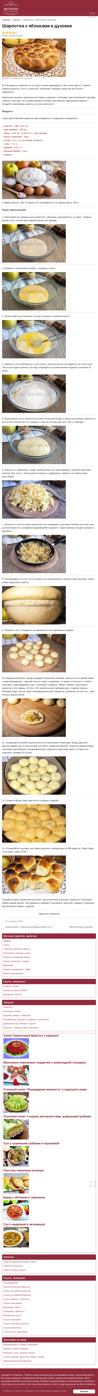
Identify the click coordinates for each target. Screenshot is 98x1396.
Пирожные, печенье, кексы (17, 953)
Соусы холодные (12, 1319)
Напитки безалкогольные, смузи (19, 1261)
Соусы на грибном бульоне (17, 1295)
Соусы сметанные (12, 1303)
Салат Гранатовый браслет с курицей (30, 1035)
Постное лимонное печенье (23, 1170)
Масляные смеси (12, 1307)
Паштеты (8, 1007)
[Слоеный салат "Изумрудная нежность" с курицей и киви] (16, 1102)
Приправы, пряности (13, 1311)
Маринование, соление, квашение (20, 1344)
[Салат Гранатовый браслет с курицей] (16, 1048)
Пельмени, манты (12, 1011)
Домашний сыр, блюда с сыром (19, 1023)
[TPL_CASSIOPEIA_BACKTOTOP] (92, 1184)
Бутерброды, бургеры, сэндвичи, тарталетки (26, 1019)
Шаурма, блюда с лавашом (17, 1015)
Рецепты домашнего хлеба (16, 969)
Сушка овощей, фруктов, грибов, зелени (24, 1357)
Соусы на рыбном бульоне (16, 1291)
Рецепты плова (11, 986)
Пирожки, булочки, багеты (16, 949)
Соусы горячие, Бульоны (16, 1323)
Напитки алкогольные (14, 1270)
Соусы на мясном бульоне (16, 1287)
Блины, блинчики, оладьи (16, 961)
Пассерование (10, 1282)
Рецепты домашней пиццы (16, 957)
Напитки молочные (13, 1266)
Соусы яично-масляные (15, 1331)
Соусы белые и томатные (16, 1299)
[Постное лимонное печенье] (16, 1183)
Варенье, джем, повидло (15, 1348)
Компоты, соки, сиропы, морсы (19, 1352)
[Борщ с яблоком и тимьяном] (16, 1210)
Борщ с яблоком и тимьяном (24, 1197)
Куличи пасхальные (13, 973)
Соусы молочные (12, 1327)
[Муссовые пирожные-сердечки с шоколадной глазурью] (16, 1075)
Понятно (84, 1391)
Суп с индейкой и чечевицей (24, 1224)
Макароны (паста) (12, 994)
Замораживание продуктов (17, 1361)
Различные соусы (12, 1315)
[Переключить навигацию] (92, 14)
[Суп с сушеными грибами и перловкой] (16, 1156)
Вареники (8, 965)
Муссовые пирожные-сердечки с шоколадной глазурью (44, 1062)
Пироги (7, 940)
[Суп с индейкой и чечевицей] (16, 1237)
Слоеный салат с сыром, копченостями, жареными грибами (47, 1116)
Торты (6, 945)
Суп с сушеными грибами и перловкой (31, 1143)
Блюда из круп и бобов (15, 990)
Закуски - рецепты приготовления (20, 1027)
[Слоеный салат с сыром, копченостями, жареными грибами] (16, 1129)
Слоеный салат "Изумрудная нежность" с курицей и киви (45, 1089)
